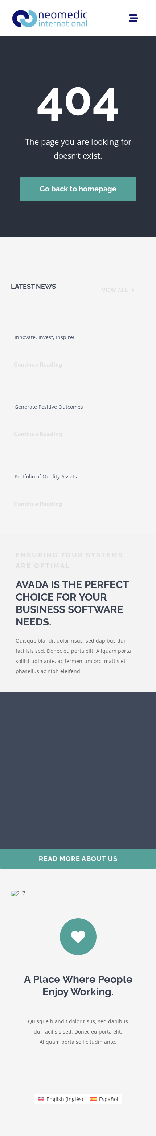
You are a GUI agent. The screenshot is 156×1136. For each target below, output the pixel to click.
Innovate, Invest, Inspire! (44, 337)
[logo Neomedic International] (50, 8)
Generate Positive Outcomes (49, 406)
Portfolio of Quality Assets (46, 476)
